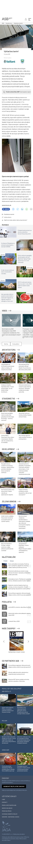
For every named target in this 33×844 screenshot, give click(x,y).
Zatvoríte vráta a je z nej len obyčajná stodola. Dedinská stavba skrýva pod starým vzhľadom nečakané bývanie (23, 740)
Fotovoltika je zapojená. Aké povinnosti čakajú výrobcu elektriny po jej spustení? (19, 594)
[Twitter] (17, 209)
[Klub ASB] (25, 19)
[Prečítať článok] (11, 320)
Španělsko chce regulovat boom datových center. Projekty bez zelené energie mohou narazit (23, 710)
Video (4, 310)
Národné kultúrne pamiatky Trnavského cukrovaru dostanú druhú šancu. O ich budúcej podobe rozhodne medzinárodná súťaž (25, 469)
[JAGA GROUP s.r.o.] (6, 826)
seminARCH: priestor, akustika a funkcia (19, 607)
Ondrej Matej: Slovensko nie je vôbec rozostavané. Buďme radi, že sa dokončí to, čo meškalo (7, 439)
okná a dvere (7, 217)
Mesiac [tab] (12, 561)
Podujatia (7, 602)
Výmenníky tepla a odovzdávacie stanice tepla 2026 (19, 614)
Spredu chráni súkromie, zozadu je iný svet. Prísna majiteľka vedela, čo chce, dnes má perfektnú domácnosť (9, 740)
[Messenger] (13, 209)
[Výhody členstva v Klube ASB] (4, 91)
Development (8, 449)
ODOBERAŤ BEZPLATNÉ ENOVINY (14, 786)
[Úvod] (7, 18)
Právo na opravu (6, 811)
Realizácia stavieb (9, 214)
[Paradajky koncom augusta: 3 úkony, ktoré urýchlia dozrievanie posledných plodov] (25, 758)
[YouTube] (26, 209)
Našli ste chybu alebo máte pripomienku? (15, 220)
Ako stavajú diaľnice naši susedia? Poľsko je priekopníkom (25, 437)
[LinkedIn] (22, 209)
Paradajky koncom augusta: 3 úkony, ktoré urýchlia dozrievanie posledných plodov (23, 768)
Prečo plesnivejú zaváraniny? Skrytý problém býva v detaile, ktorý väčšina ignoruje (8, 768)
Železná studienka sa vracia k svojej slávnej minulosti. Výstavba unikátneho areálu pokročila (25, 388)
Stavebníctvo (8, 398)
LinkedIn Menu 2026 (14, 621)
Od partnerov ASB (10, 661)
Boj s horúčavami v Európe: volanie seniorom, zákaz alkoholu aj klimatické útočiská (7, 547)
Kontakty (4, 802)
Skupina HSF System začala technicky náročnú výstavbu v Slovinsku (18, 680)
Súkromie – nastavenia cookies (10, 817)
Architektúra (8, 350)
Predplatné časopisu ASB (9, 805)
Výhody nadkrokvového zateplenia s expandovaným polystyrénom (18, 673)
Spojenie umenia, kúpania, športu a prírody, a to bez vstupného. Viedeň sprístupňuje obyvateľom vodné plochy (19, 586)
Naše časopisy (8, 628)
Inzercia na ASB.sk (7, 808)
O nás (3, 799)
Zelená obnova (9, 501)
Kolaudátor (15, 344)
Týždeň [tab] (5, 561)
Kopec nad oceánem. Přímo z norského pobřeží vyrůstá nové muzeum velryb (8, 710)
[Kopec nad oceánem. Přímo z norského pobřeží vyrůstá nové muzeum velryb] (8, 700)
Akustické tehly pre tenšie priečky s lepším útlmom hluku (25, 414)
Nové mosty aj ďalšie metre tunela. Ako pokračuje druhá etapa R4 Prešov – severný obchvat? (7, 416)
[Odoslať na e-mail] (31, 209)
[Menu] (29, 19)
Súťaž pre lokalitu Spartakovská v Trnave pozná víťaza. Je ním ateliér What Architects (7, 388)
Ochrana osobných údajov (9, 814)
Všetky (6, 344)
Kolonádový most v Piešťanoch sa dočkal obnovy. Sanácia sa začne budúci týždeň (19, 580)
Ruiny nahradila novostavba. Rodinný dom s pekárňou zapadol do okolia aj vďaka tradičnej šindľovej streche (18, 565)
